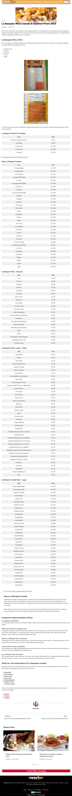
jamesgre (5, 27)
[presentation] (19, 740)
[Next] (66, 746)
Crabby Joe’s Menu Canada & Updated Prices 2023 (54, 717)
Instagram (7, 698)
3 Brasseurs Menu (9, 684)
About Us (30, 790)
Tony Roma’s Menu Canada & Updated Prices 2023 (18, 591)
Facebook (6, 696)
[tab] (33, 764)
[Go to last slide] (5, 746)
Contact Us (46, 790)
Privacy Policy (37, 790)
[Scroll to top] (69, 790)
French (3, 20)
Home (25, 790)
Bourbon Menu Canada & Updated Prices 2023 (15, 157)
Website (6, 694)
